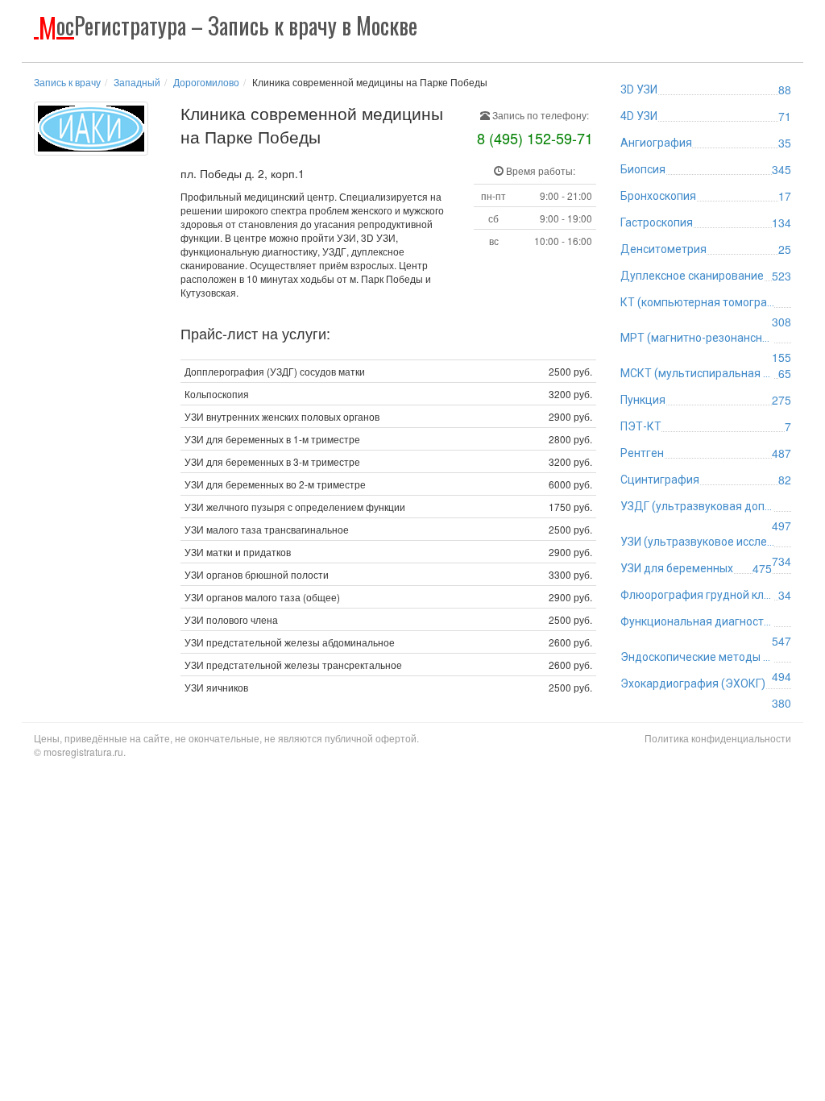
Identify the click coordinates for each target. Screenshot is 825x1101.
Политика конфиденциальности (718, 738)
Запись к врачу (67, 82)
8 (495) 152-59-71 (535, 137)
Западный (137, 82)
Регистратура (228, 25)
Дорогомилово (206, 82)
